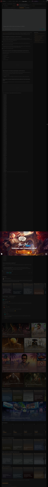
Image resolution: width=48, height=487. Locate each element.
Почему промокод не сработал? (39, 42)
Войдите (4, 297)
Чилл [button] (29, 1)
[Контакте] (41, 29)
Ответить (4, 305)
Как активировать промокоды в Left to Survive (40, 34)
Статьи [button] (14, 1)
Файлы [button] (23, 1)
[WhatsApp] (42, 29)
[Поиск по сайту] (44, 1)
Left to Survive (5, 32)
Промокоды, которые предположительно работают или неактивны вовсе (39, 40)
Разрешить (21, 7)
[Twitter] (44, 29)
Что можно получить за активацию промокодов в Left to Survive (39, 36)
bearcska (5, 299)
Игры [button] (20, 1)
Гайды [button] (17, 1)
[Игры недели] (44, 3)
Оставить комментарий (29, 351)
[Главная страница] (3, 1)
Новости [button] (10, 1)
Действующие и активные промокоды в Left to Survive (38, 38)
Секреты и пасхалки (7, 7)
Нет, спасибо (27, 7)
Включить (15, 486)
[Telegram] (40, 29)
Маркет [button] (26, 1)
